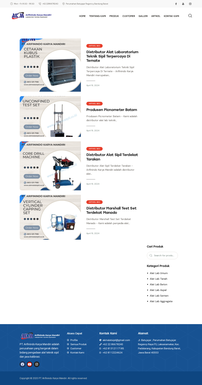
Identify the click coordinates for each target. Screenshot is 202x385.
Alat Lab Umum (159, 273)
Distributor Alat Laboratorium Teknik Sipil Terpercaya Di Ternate (112, 56)
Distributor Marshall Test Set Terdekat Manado (111, 210)
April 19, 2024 (93, 85)
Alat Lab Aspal (158, 290)
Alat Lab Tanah (158, 278)
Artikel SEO (94, 46)
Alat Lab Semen (159, 295)
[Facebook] (22, 364)
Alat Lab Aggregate (161, 301)
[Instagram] (36, 364)
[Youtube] (29, 364)
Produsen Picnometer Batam (111, 110)
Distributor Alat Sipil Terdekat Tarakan (112, 157)
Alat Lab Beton (158, 284)
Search (150, 256)
